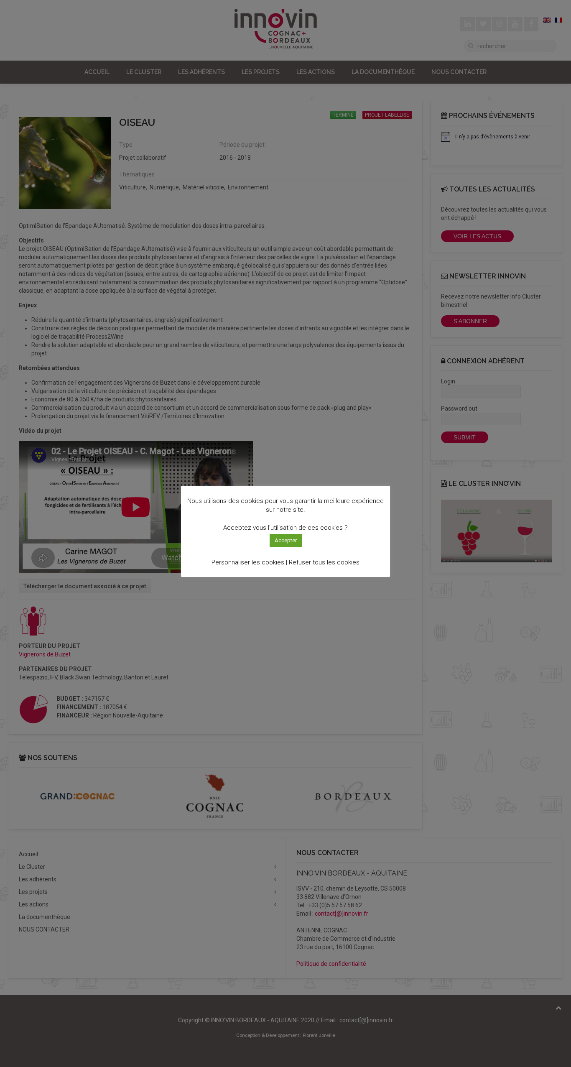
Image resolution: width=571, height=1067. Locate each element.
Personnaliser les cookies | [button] (249, 562)
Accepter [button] (286, 540)
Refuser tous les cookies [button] (324, 562)
